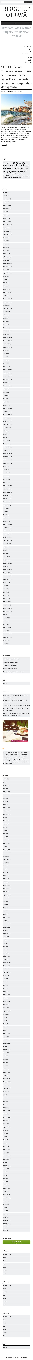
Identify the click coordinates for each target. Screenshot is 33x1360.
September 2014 (6, 540)
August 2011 (6, 640)
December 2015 (6, 492)
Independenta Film (10, 170)
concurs (27, 167)
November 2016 (6, 456)
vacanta (13, 177)
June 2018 (5, 395)
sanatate (12, 176)
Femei (16, 168)
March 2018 (5, 405)
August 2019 (6, 350)
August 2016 (6, 466)
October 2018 (6, 382)
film (19, 168)
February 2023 (6, 221)
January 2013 (6, 605)
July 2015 (5, 508)
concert (23, 167)
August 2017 (6, 427)
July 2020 (5, 315)
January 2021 (6, 295)
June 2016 (5, 473)
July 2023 (5, 212)
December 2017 (6, 415)
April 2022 (5, 250)
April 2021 (5, 286)
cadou (27, 165)
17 (30, 59)
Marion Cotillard (13, 172)
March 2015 (5, 521)
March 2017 (5, 444)
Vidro (4, 705)
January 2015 (6, 527)
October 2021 (6, 269)
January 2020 (6, 334)
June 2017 (5, 434)
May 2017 (5, 437)
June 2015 (5, 511)
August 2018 (6, 389)
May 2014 (5, 553)
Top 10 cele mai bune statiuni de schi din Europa (19, 705)
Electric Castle (11, 168)
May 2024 (5, 202)
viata (19, 177)
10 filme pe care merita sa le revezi (11, 665)
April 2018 (5, 402)
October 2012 (6, 614)
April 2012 (5, 624)
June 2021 (5, 279)
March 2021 (5, 289)
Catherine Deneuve (14, 167)
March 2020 (5, 327)
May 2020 (5, 321)
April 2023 (5, 215)
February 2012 (6, 627)
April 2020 (5, 324)
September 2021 (6, 273)
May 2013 (5, 592)
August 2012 (6, 618)
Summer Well (22, 176)
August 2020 (6, 311)
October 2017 (6, 421)
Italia (21, 170)
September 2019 (6, 347)
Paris (16, 174)
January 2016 (6, 489)
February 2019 (6, 369)
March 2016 (5, 482)
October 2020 (6, 305)
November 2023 (6, 208)
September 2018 (6, 386)
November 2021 (6, 266)
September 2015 (6, 502)
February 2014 (6, 563)
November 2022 (6, 228)
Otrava (10, 91)
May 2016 (5, 476)
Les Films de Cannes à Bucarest (11, 171)
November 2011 (6, 634)
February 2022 (6, 257)
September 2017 (6, 424)
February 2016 (6, 485)
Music (4, 1267)
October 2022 (6, 231)
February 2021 (6, 292)
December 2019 (6, 337)
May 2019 (5, 360)
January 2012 (6, 630)
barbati (9, 165)
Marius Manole (21, 172)
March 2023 (5, 218)
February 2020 (6, 331)
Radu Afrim (20, 174)
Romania (6, 175)
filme (21, 168)
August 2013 (6, 582)
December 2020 (6, 298)
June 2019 (5, 357)
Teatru (4, 1270)
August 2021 (6, 276)
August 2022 (6, 237)
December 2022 (6, 224)
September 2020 (6, 308)
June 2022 (5, 244)
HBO (24, 168)
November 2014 (6, 534)
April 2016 (5, 479)
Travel (20, 91)
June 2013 (5, 589)
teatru (27, 176)
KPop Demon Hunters (8, 708)
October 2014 (6, 537)
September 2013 (6, 579)
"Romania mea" (19, 162)
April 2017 (5, 440)
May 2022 (5, 247)
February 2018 (6, 408)
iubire (26, 170)
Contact (5, 683)
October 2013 (6, 576)
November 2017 (6, 418)
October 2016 (6, 460)
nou (5, 749)
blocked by (16, 1242)
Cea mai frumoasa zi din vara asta (11, 662)
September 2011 (6, 637)
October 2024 (6, 199)
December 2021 (6, 263)
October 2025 (6, 192)
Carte (4, 1257)
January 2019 (6, 373)
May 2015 (5, 515)
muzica (9, 174)
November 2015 (6, 495)
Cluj (19, 167)
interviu (17, 170)
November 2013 (6, 572)
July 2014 (5, 547)
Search (28, 2)
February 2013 (6, 601)
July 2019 (5, 353)
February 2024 (6, 205)
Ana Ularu (5, 165)
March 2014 (5, 560)
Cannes (8, 167)
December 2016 (6, 453)
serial (16, 176)
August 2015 (6, 505)
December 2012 (6, 608)
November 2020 (6, 302)
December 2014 (6, 531)
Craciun (5, 168)
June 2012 (5, 621)
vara (17, 177)
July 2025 (5, 195)
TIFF (4, 177)
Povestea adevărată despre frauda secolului (13, 671)
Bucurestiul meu (7, 1254)
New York (13, 174)
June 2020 (5, 318)
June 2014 (5, 550)
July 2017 (5, 431)
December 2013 (6, 569)
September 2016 (6, 463)
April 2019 (5, 363)
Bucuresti (20, 165)
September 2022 (6, 234)
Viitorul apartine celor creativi (10, 668)
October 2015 (6, 498)
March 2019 (5, 366)
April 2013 (5, 595)
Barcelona (14, 165)
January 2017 (6, 450)
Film (4, 1264)
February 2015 (6, 524)
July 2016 (5, 469)
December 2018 (6, 376)
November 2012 (6, 611)
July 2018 (5, 392)
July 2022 (5, 241)
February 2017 (6, 447)
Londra (21, 171)
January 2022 (6, 260)
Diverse (5, 1261)
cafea (4, 167)
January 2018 (6, 411)
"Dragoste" (7, 163)
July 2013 (5, 585)
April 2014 (5, 556)
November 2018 (6, 379)
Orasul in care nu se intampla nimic (11, 659)
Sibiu (18, 176)
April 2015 (5, 518)
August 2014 (6, 543)
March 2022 (5, 253)
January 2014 (6, 566)
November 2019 (6, 340)
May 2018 (5, 398)
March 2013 (5, 598)
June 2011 (5, 643)
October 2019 (6, 344)
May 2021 (5, 282)
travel (8, 177)
